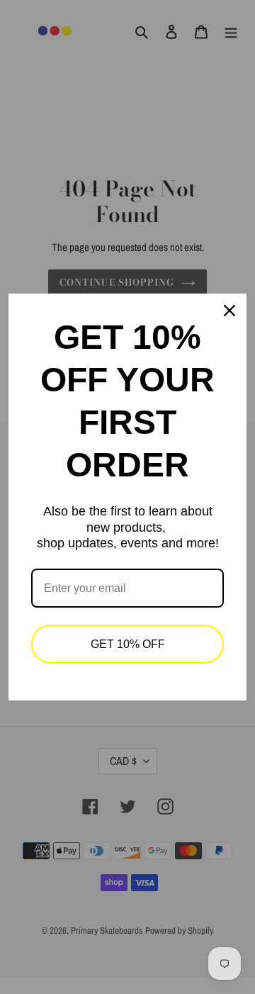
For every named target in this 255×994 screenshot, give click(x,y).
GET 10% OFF (128, 644)
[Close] (229, 311)
